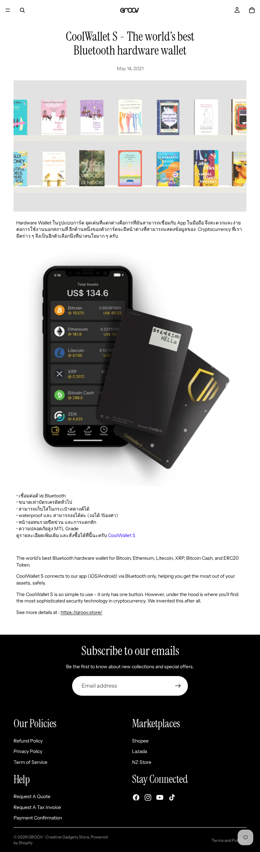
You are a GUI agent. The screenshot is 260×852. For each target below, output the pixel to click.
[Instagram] (148, 797)
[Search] (22, 10)
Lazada (139, 751)
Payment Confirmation (38, 818)
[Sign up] (178, 686)
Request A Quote (32, 796)
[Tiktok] (172, 797)
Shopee (140, 740)
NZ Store (141, 762)
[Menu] (8, 10)
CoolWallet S (121, 535)
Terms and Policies (229, 840)
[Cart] (251, 10)
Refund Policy (28, 740)
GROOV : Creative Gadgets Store (58, 836)
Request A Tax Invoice (37, 807)
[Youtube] (160, 797)
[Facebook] (136, 797)
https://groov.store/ (81, 612)
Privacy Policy (28, 751)
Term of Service (30, 762)
